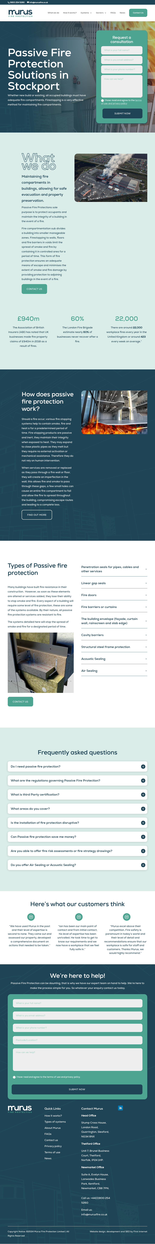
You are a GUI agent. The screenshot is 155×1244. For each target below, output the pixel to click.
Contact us (51, 1140)
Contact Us (138, 12)
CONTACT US (34, 289)
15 (45, 681)
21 (60, 681)
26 (39, 685)
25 (70, 681)
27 (42, 685)
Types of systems (55, 1121)
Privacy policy (53, 1146)
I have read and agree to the (121, 102)
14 (42, 681)
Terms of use (52, 1152)
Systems (85, 13)
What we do (53, 13)
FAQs (113, 13)
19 (55, 681)
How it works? (70, 13)
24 (68, 681)
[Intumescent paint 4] (41, 677)
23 (65, 681)
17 (50, 681)
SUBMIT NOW (122, 113)
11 (34, 681)
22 (63, 681)
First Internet (140, 1231)
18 (52, 681)
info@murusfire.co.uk (94, 1214)
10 (32, 681)
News (122, 13)
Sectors (100, 13)
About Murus (53, 1128)
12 (37, 681)
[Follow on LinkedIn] (120, 1108)
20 (57, 681)
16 (47, 681)
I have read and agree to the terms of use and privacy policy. (48, 1076)
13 (39, 681)
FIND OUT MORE (36, 514)
